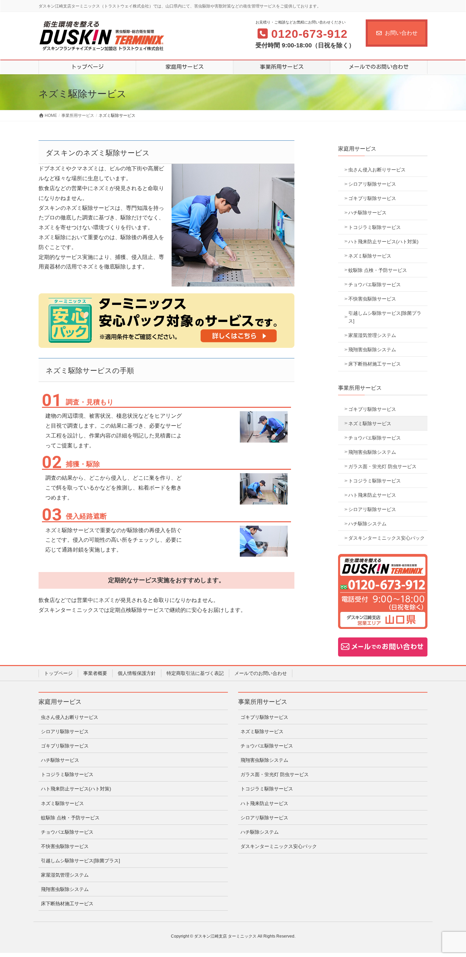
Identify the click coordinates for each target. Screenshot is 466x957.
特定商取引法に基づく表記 (195, 673)
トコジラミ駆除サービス (374, 227)
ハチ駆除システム (367, 523)
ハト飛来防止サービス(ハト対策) (383, 241)
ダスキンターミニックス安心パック (386, 538)
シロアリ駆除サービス (372, 184)
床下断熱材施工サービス (374, 364)
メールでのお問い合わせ (260, 673)
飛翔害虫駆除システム (372, 349)
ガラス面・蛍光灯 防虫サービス (382, 466)
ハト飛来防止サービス (372, 495)
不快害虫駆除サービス (372, 299)
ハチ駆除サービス (367, 212)
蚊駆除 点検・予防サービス (377, 270)
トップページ (58, 673)
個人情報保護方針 (137, 673)
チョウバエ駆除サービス (374, 284)
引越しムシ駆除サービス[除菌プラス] (384, 317)
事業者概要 (95, 673)
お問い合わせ (401, 33)
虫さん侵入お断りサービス (377, 169)
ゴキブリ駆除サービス (372, 198)
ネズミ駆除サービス (369, 256)
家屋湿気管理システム (372, 335)
